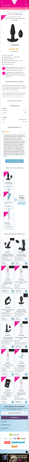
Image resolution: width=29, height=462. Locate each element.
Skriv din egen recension (14, 161)
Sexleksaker (8, 10)
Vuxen (19, 16)
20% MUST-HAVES (19, 14)
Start (4, 10)
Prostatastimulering (22, 10)
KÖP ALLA (21, 203)
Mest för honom (14, 10)
